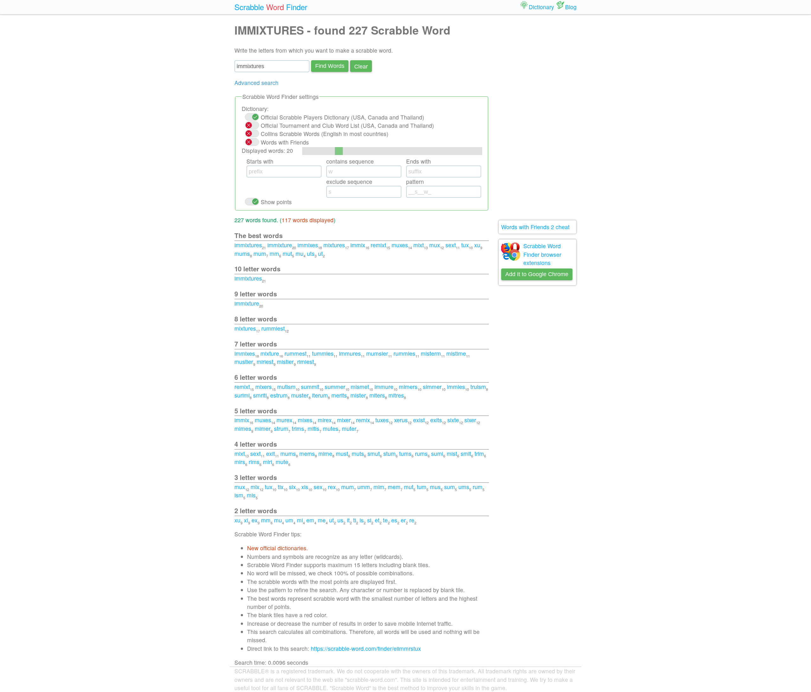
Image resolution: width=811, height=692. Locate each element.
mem (394, 487)
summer (335, 387)
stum (389, 453)
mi (300, 520)
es (394, 520)
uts (311, 253)
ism (238, 495)
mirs (239, 462)
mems (307, 453)
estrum (279, 395)
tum (421, 487)
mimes (242, 428)
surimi (242, 395)
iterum (320, 395)
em (310, 520)
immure (383, 387)
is (362, 520)
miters (377, 395)
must (342, 453)
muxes (400, 245)
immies (456, 387)
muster (300, 395)
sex (318, 487)
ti (354, 520)
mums (242, 253)
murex (284, 420)
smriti (260, 395)
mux (434, 245)
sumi (437, 453)
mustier (243, 361)
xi (246, 520)
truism (478, 387)
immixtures (248, 245)
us (340, 520)
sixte (453, 420)
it (348, 520)
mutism (286, 387)
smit (466, 453)
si (369, 520)
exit (270, 453)
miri (267, 462)
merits (339, 395)
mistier (285, 361)
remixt (378, 245)
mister (358, 395)
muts (358, 453)
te (385, 520)
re (411, 520)
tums (405, 453)
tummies (323, 353)
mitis (313, 428)
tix (281, 487)
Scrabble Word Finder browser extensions (542, 254)
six (292, 487)
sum (449, 487)
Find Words (329, 66)
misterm (431, 353)
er (403, 520)
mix (255, 487)
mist (452, 453)
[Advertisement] (537, 117)
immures (350, 353)
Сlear (361, 66)
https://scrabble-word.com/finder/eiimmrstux (366, 648)
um (289, 520)
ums (463, 487)
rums (421, 453)
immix (357, 245)
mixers (263, 387)
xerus (401, 420)
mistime (456, 353)
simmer (432, 387)
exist (419, 420)
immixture (279, 245)
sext (450, 245)
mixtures (334, 245)
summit (310, 387)
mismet (360, 387)
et (377, 520)
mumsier (377, 353)
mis (251, 495)
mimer (263, 428)
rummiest (273, 328)
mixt (418, 245)
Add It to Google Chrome (536, 274)
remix (363, 420)
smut (373, 453)
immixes (307, 245)
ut (320, 253)
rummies (404, 353)
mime (325, 453)
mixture (269, 353)
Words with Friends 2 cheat (535, 227)
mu (299, 253)
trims (298, 428)
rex (332, 487)
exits (436, 420)
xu (477, 245)
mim (379, 487)
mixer (344, 420)
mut (287, 253)
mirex (325, 420)
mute (282, 462)
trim (479, 453)
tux (465, 245)
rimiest (305, 361)
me (322, 520)
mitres (396, 395)
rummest (295, 353)
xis (304, 487)
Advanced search (256, 83)
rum (477, 487)
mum (259, 253)
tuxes (382, 420)
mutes (330, 428)
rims (254, 462)
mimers (408, 387)
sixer (470, 420)
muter (349, 428)
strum (281, 428)
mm (274, 253)
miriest (265, 361)
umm (363, 487)
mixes (305, 420)
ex (255, 520)
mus (435, 487)
